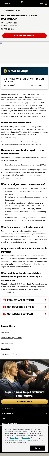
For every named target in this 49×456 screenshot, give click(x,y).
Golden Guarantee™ (12, 132)
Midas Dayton (9, 10)
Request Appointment (24, 35)
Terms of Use (26, 438)
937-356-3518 (7, 29)
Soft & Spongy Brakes (9, 354)
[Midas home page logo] (24, 3)
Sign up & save (24, 401)
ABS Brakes (5, 349)
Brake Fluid (5, 332)
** (8, 137)
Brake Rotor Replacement (11, 338)
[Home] (2, 10)
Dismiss (37, 448)
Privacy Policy (14, 438)
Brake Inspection (7, 343)
